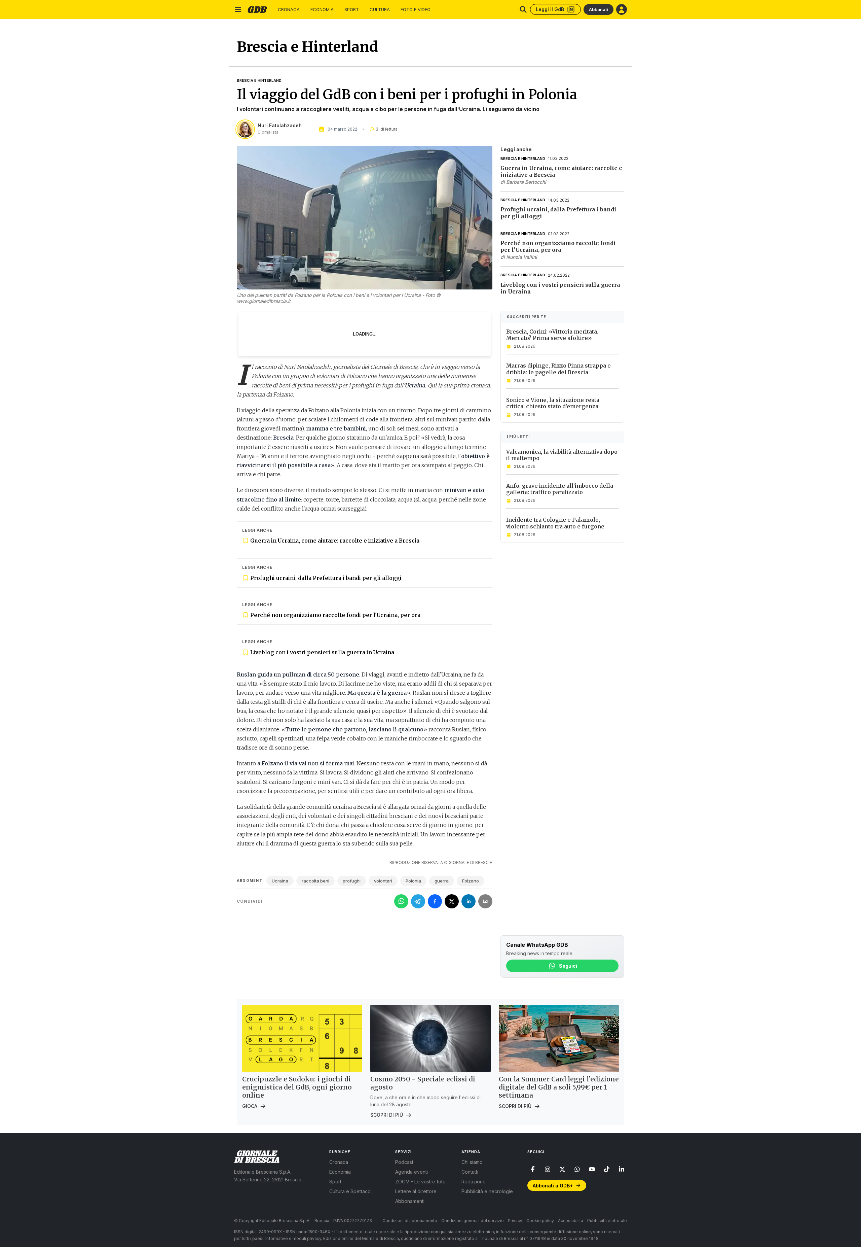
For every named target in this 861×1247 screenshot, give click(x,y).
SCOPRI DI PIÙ (386, 1115)
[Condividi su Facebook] (435, 901)
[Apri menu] (238, 9)
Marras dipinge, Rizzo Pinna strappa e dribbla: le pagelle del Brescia (558, 369)
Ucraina (280, 881)
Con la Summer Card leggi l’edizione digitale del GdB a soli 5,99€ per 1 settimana (559, 1087)
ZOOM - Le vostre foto (420, 1181)
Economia (322, 9)
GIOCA (249, 1106)
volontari (383, 881)
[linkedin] (621, 1169)
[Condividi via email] (485, 901)
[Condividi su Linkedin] (468, 901)
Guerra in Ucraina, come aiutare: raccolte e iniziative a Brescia (334, 540)
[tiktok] (606, 1169)
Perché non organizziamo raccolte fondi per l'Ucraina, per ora (335, 615)
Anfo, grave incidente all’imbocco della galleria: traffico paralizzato (559, 488)
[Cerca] (523, 9)
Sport (351, 9)
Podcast (404, 1162)
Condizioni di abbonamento (409, 1220)
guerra (442, 881)
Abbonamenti (409, 1201)
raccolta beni (315, 881)
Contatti (469, 1172)
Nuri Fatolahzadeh (280, 125)
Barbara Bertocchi (526, 182)
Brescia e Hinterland (259, 80)
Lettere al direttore (416, 1191)
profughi (352, 881)
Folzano (470, 881)
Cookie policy (540, 1220)
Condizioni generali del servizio (472, 1220)
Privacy (515, 1220)
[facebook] (532, 1169)
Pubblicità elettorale (607, 1220)
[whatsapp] (577, 1169)
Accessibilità (570, 1220)
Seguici (568, 966)
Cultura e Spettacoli (351, 1191)
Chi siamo (472, 1162)
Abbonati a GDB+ (553, 1185)
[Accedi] (621, 9)
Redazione (473, 1181)
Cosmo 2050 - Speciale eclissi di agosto (422, 1083)
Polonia (413, 881)
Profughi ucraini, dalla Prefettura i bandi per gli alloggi (326, 578)
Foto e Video (415, 9)
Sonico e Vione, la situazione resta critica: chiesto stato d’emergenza (552, 403)
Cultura (380, 9)
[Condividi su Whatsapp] (401, 901)
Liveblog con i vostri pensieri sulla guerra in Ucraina (322, 652)
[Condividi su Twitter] (452, 901)
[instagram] (547, 1169)
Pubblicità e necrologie (487, 1191)
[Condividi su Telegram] (418, 901)
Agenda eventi (411, 1172)
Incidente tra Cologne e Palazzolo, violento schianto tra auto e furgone (555, 523)
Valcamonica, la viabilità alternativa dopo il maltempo (561, 454)
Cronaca (289, 9)
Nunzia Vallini (521, 257)
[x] (562, 1169)
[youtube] (592, 1169)
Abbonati (598, 9)
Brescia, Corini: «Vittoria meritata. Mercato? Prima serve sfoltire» (552, 334)
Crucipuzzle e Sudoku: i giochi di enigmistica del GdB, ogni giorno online (297, 1087)
